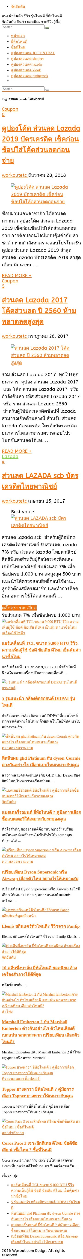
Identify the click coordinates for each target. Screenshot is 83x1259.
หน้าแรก (18, 36)
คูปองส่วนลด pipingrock (29, 76)
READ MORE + (17, 275)
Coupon (10, 109)
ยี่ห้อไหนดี (19, 41)
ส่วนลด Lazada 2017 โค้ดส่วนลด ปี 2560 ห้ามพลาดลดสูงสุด (39, 311)
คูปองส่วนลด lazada (26, 64)
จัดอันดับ (18, 6)
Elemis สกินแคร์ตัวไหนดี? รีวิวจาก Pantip (41, 926)
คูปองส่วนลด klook (26, 70)
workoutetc (15, 175)
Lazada (10, 456)
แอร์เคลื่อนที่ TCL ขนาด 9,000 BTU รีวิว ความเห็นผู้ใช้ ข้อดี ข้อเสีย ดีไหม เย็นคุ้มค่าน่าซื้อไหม (41, 650)
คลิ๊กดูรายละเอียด (19, 608)
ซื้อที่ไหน (18, 47)
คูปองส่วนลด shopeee (27, 59)
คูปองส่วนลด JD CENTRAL (33, 53)
